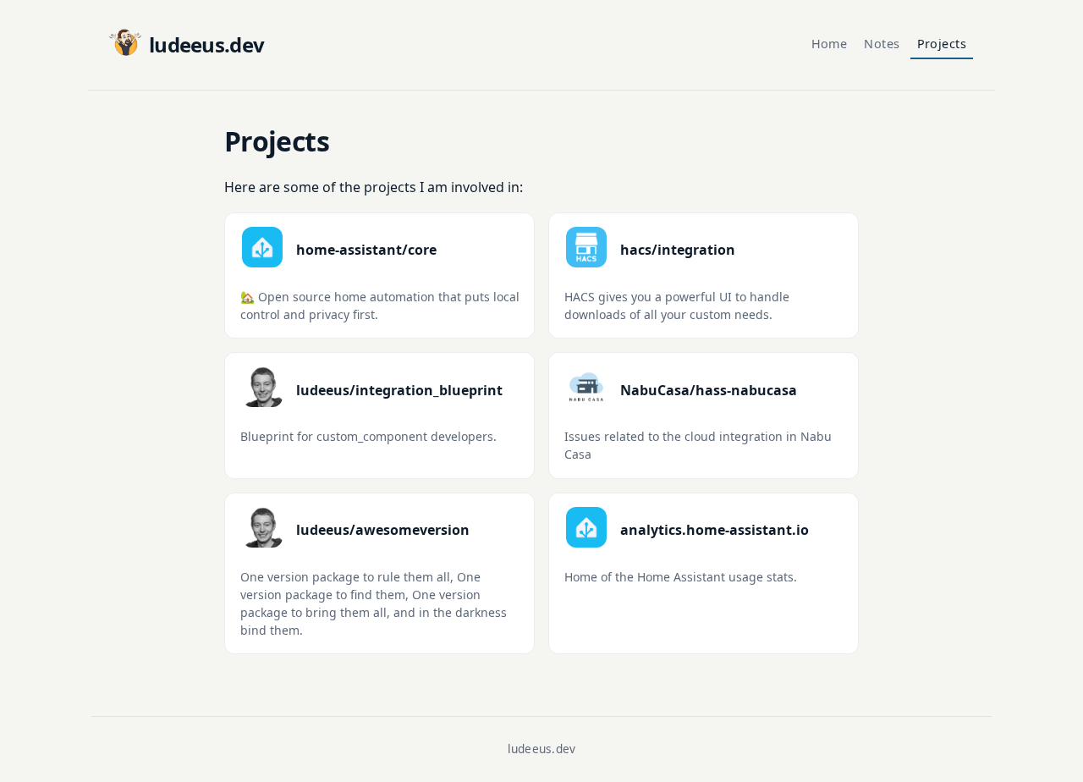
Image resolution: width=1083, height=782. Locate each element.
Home (829, 44)
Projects (941, 44)
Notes (881, 44)
